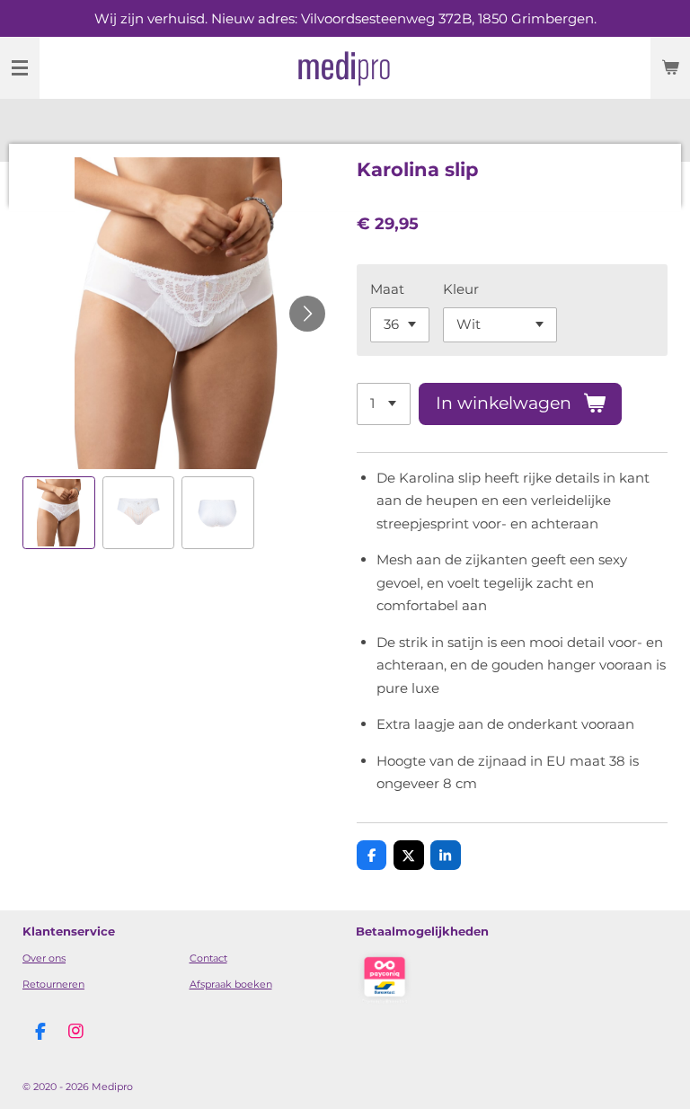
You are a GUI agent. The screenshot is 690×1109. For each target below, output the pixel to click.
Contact (208, 958)
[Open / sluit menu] (20, 68)
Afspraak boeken (231, 984)
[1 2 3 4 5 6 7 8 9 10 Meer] (384, 404)
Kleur (461, 288)
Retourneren (53, 984)
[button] (58, 512)
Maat (387, 288)
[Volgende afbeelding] (307, 314)
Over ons (44, 958)
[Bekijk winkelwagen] (670, 68)
